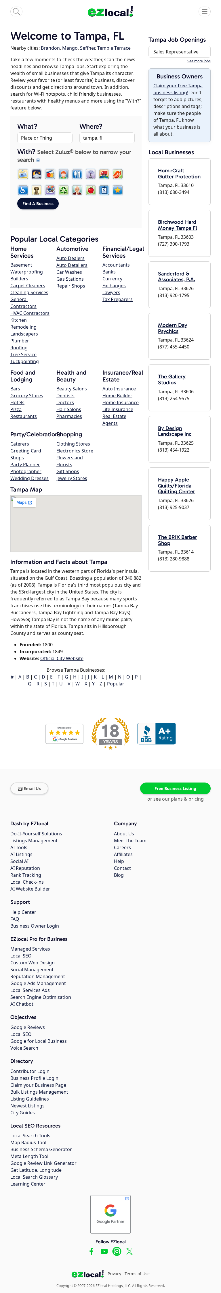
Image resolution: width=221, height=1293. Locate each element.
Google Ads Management (38, 983)
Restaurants (23, 416)
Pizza (16, 409)
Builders (19, 278)
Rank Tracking (25, 875)
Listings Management (34, 840)
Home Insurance (120, 402)
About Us (124, 833)
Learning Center (27, 1184)
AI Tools (18, 847)
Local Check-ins (27, 882)
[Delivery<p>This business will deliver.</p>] (104, 174)
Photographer (25, 471)
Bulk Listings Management (39, 1092)
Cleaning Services (29, 292)
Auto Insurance (119, 389)
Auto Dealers (70, 258)
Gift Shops (67, 471)
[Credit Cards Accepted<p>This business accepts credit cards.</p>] (50, 174)
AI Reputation (25, 868)
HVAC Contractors (29, 313)
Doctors (65, 402)
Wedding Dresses (29, 478)
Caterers (19, 444)
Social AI (19, 861)
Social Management (32, 969)
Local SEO (21, 956)
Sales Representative (176, 52)
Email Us (32, 788)
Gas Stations (70, 279)
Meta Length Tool (29, 1156)
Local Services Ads (30, 990)
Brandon (50, 48)
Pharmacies (69, 416)
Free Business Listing (175, 788)
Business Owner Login (34, 926)
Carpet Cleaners (27, 285)
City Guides (22, 1112)
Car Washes (69, 272)
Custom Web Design (32, 962)
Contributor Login (29, 1071)
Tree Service (23, 354)
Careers (122, 847)
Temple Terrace (114, 48)
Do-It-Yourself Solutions (36, 833)
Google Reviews (27, 1027)
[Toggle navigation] (205, 11)
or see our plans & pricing (175, 799)
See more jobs (199, 61)
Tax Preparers (117, 299)
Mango (70, 48)
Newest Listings (27, 1106)
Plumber (19, 341)
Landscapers (24, 334)
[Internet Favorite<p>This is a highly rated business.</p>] (117, 190)
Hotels (17, 402)
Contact (122, 868)
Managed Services (30, 949)
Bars (15, 389)
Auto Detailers (71, 265)
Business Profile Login (34, 1078)
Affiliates (123, 854)
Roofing (19, 347)
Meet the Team (130, 840)
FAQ (14, 919)
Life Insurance (117, 409)
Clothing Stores (73, 444)
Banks (109, 272)
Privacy (114, 1273)
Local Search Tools (30, 1135)
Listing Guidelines (29, 1099)
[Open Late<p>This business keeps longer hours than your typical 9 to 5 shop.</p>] (36, 174)
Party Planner (25, 464)
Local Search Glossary (34, 1177)
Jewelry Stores (71, 478)
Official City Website (61, 658)
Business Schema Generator (41, 1149)
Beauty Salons (71, 389)
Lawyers (111, 292)
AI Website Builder (30, 889)
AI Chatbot (21, 1004)
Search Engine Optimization (40, 997)
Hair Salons (68, 409)
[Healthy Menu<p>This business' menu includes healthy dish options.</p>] (90, 190)
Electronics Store (74, 451)
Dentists (65, 395)
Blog (119, 875)
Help (119, 861)
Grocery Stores (26, 395)
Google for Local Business (38, 1041)
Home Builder (117, 395)
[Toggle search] (16, 11)
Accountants (116, 265)
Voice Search (24, 1048)
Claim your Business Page (38, 1085)
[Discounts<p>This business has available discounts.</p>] (117, 174)
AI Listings (21, 854)
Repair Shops (70, 286)
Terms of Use (137, 1273)
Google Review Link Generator (43, 1163)
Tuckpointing (24, 361)
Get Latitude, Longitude (36, 1170)
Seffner (87, 48)
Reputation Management (37, 976)
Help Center (23, 912)
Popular (115, 684)
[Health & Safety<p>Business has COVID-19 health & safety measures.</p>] (104, 190)
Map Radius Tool (28, 1142)
